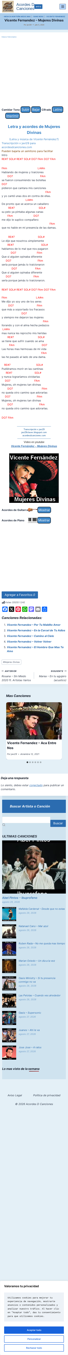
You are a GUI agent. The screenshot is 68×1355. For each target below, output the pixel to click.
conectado (36, 785)
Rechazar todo (34, 1347)
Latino (57, 109)
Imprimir (12, 116)
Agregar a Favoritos (20, 595)
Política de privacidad (46, 1095)
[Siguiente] (56, 731)
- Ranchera (37, 16)
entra (38, 6)
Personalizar (34, 1339)
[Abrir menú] (62, 6)
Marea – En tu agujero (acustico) (52, 676)
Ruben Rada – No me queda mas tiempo (42, 943)
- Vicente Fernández (55, 16)
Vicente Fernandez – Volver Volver (29, 641)
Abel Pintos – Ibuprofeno (19, 897)
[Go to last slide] (11, 731)
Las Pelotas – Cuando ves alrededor (40, 995)
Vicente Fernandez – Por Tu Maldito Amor (34, 624)
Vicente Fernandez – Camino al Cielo (30, 636)
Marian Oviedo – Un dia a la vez (37, 960)
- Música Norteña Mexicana (17, 16)
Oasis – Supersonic (30, 1012)
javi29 (29, 25)
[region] (34, 1318)
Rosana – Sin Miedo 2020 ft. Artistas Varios (16, 676)
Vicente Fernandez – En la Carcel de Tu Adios (36, 630)
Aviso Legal (15, 1095)
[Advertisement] (34, 72)
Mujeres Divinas (11, 662)
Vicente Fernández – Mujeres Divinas (34, 446)
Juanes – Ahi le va (29, 1030)
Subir (25, 109)
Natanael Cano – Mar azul (33, 926)
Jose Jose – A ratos (30, 1047)
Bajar (36, 109)
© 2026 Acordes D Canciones (34, 1104)
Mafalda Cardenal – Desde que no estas (42, 908)
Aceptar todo (34, 1330)
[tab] (27, 762)
